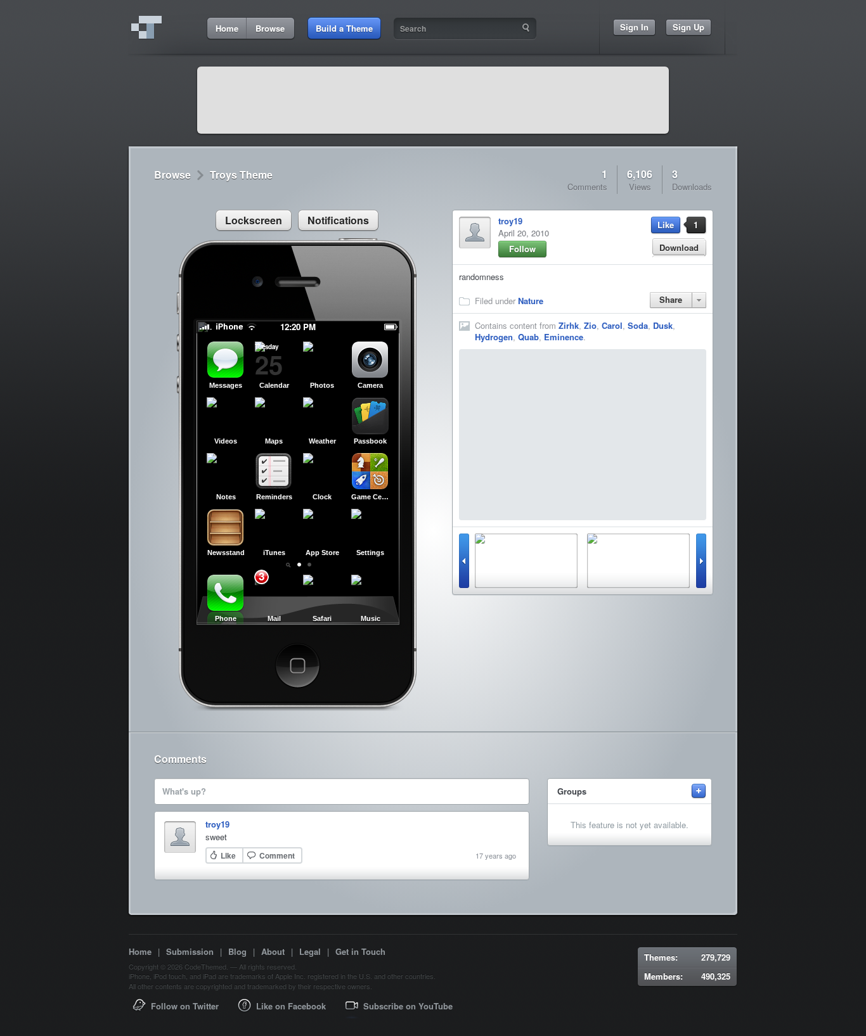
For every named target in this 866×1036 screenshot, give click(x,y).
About (273, 951)
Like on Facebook (291, 1006)
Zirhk (569, 325)
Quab (528, 337)
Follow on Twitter (185, 1006)
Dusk (663, 325)
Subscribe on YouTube (408, 1006)
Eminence (563, 337)
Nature (530, 301)
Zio (590, 325)
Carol (612, 325)
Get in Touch (360, 951)
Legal (310, 951)
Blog (237, 951)
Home (140, 951)
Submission (190, 951)
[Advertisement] (433, 100)
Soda (638, 325)
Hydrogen (494, 337)
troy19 (510, 221)
